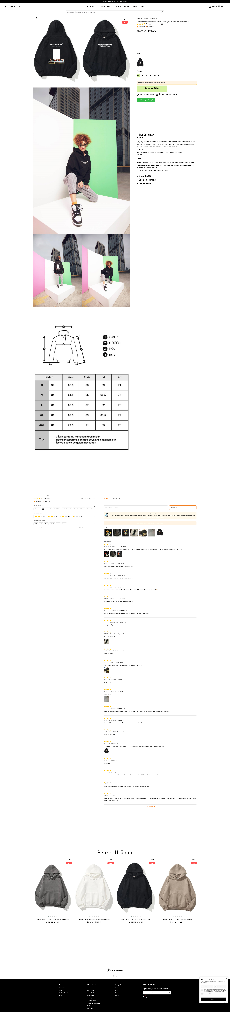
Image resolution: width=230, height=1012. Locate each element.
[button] (48, 917)
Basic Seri (117, 995)
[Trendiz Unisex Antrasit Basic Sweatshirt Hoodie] (53, 888)
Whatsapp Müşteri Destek (93, 998)
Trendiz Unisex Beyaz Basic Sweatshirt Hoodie (94, 920)
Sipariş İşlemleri (91, 995)
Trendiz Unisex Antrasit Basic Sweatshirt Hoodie (52, 920)
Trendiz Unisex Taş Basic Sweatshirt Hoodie (177, 920)
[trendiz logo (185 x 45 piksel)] (115, 970)
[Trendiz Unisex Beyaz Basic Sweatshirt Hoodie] (94, 888)
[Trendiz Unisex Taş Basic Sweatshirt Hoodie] (177, 888)
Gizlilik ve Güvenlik (63, 992)
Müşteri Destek (91, 990)
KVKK (60, 995)
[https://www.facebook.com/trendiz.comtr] (113, 976)
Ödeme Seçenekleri (148, 180)
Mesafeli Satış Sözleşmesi (93, 1003)
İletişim (61, 990)
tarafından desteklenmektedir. (89, 527)
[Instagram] (116, 976)
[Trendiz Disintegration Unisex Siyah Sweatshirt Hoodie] (140, 62)
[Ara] (162, 12)
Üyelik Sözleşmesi (91, 1000)
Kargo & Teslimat (91, 992)
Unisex (116, 987)
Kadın (116, 990)
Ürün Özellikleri (146, 135)
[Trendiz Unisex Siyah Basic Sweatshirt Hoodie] (136, 888)
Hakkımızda (62, 987)
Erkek (116, 992)
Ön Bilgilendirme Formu (93, 1005)
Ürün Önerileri (146, 183)
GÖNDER (213, 999)
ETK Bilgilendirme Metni (65, 998)
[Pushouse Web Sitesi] (226, 1002)
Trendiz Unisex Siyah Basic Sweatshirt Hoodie (135, 920)
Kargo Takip (90, 1008)
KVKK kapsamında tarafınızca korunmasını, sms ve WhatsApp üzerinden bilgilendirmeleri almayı (214, 994)
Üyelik (88, 987)
